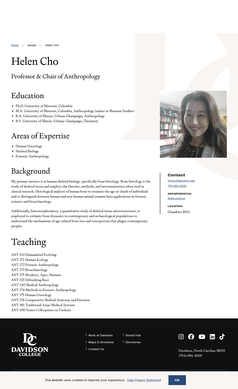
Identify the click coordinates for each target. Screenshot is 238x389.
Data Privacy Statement (144, 380)
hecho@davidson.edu (181, 181)
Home (15, 45)
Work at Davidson (101, 335)
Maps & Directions (101, 342)
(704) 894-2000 (190, 355)
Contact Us (96, 349)
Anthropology (176, 198)
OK (177, 380)
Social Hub (133, 335)
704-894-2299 (177, 186)
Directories (133, 342)
